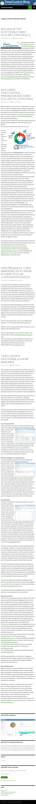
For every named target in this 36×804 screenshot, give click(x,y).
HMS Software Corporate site (8, 792)
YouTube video (14, 327)
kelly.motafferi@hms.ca (17, 345)
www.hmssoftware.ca (19, 700)
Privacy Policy (4, 802)
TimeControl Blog (7, 7)
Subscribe (4, 777)
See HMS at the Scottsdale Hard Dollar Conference (16, 32)
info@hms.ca (9, 78)
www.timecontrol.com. (11, 642)
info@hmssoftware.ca (7, 652)
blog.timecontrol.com (7, 638)
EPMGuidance (4, 795)
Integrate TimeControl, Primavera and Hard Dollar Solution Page (17, 94)
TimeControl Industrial (7, 793)
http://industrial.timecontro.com (13, 586)
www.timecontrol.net (7, 648)
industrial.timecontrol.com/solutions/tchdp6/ (14, 247)
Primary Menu (34, 7)
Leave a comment (19, 38)
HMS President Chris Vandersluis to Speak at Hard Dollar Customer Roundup (16, 272)
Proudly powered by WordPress (15, 802)
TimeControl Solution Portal (25, 114)
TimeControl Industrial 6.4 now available (14, 359)
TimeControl (4, 790)
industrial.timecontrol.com (8, 251)
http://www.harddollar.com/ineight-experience (14, 76)
